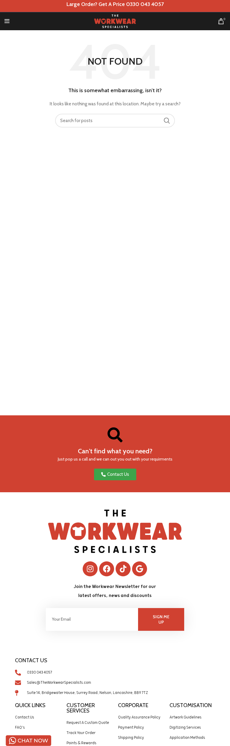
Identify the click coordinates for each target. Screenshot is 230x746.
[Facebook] (106, 568)
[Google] (139, 568)
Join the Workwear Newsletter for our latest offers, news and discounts (115, 591)
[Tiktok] (123, 568)
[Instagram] (90, 568)
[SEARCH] (166, 120)
